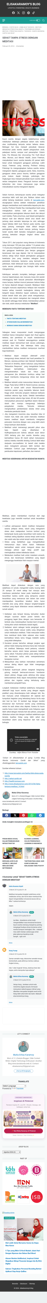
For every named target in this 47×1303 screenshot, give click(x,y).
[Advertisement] (23, 74)
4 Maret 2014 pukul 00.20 (17, 954)
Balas (10, 943)
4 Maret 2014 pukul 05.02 (22, 980)
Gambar (41, 134)
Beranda (15, 1284)
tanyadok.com (38, 200)
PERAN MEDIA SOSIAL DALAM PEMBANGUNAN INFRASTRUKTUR (10, 841)
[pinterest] (23, 815)
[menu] (5, 20)
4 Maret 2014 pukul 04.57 (22, 916)
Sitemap (32, 1284)
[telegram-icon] (28, 13)
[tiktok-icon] (33, 13)
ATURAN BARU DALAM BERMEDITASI (20, 322)
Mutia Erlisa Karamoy (20, 912)
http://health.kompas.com (15, 781)
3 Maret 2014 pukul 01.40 (17, 890)
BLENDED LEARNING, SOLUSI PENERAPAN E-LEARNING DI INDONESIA (33, 841)
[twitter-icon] (18, 13)
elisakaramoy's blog (23, 4)
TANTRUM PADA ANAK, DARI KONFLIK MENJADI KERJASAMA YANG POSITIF (34, 863)
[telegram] (40, 815)
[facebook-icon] (13, 13)
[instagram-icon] (23, 13)
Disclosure (23, 1284)
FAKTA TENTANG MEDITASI (16, 319)
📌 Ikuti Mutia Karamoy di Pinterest (24, 1131)
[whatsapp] (32, 815)
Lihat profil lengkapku (23, 1071)
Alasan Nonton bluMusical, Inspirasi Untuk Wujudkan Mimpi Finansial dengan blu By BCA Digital (23, 1261)
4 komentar (20, 46)
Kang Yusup (13, 951)
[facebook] (6, 815)
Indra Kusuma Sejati (16, 886)
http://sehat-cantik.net (13, 778)
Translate (19, 1089)
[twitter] (15, 815)
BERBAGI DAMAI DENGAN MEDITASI (19, 325)
